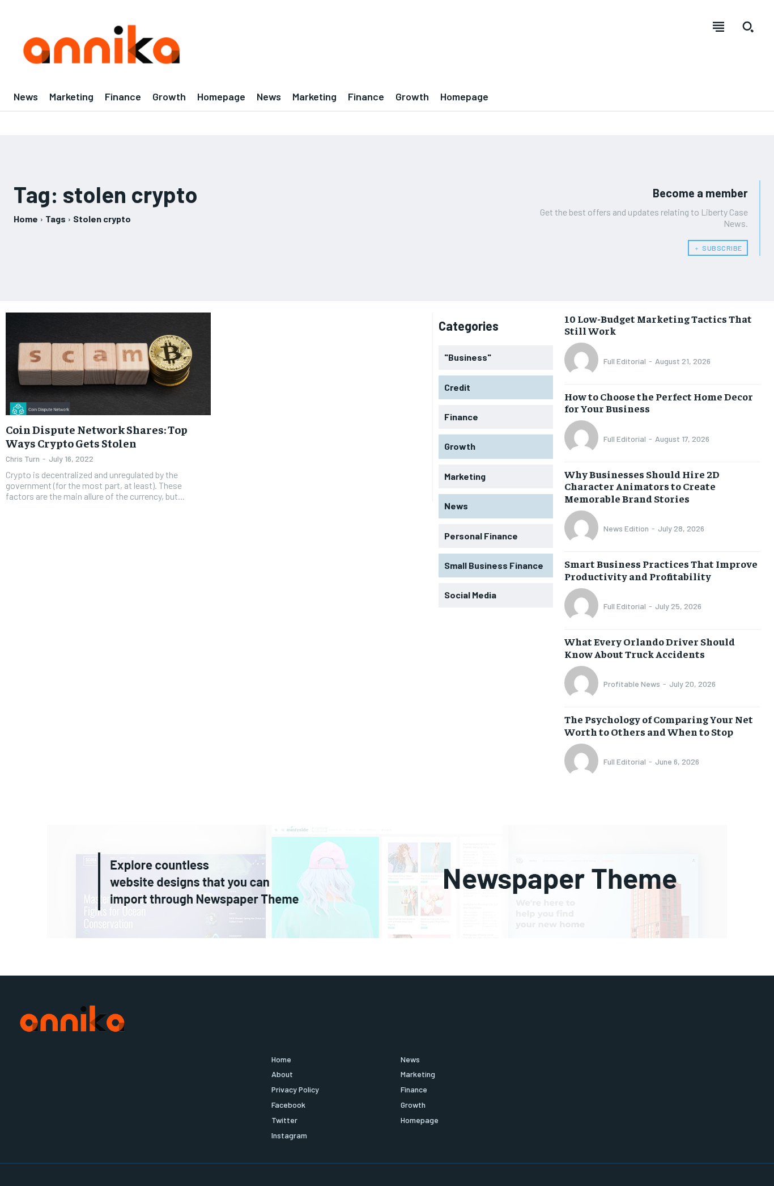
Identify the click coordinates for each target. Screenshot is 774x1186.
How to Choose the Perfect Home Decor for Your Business (658, 402)
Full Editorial (624, 361)
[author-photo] (583, 361)
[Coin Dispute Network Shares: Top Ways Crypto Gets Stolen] (108, 364)
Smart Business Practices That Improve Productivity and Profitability (661, 570)
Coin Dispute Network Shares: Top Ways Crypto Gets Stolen (97, 436)
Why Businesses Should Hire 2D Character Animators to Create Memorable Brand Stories (642, 486)
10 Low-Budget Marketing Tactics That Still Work (658, 324)
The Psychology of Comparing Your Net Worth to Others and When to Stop (658, 725)
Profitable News (631, 684)
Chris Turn (23, 458)
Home (26, 218)
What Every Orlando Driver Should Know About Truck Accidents (649, 647)
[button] (747, 26)
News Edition (626, 528)
